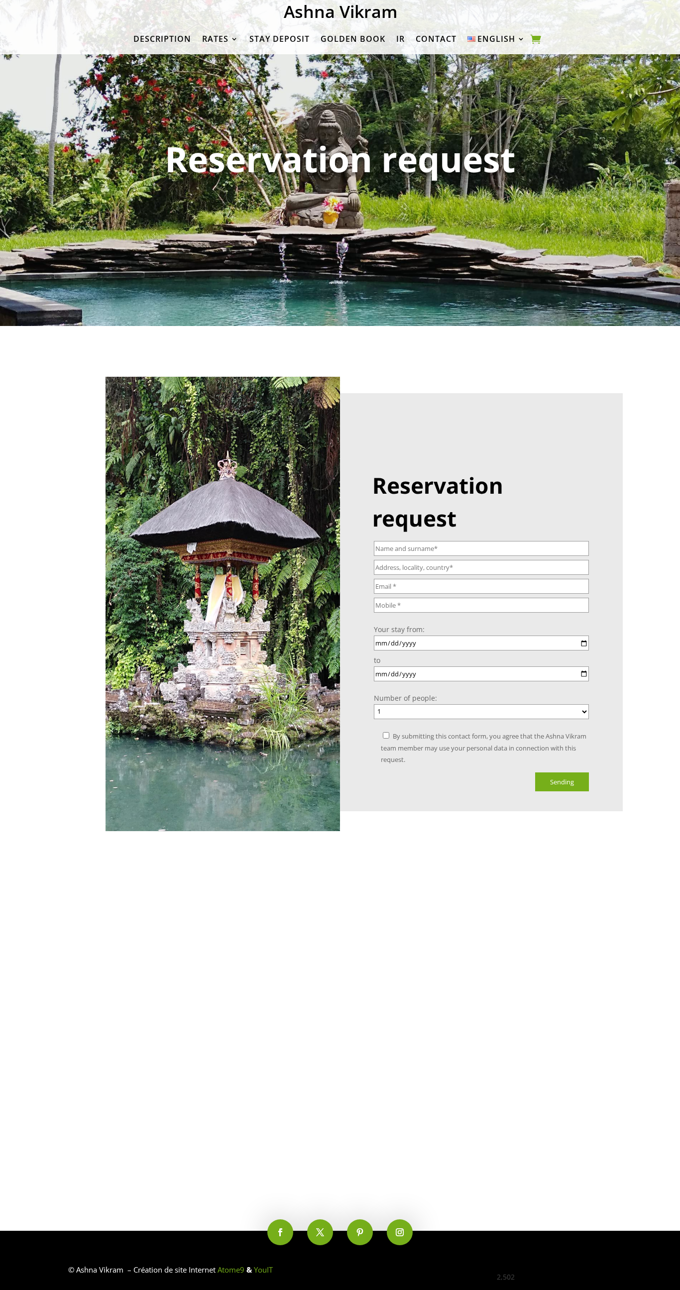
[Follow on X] (320, 1232)
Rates (215, 38)
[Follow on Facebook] (280, 1232)
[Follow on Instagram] (400, 1232)
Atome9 (231, 1270)
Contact (436, 38)
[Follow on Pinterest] (360, 1232)
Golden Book (353, 38)
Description (162, 38)
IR (400, 38)
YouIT (263, 1270)
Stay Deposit (279, 38)
